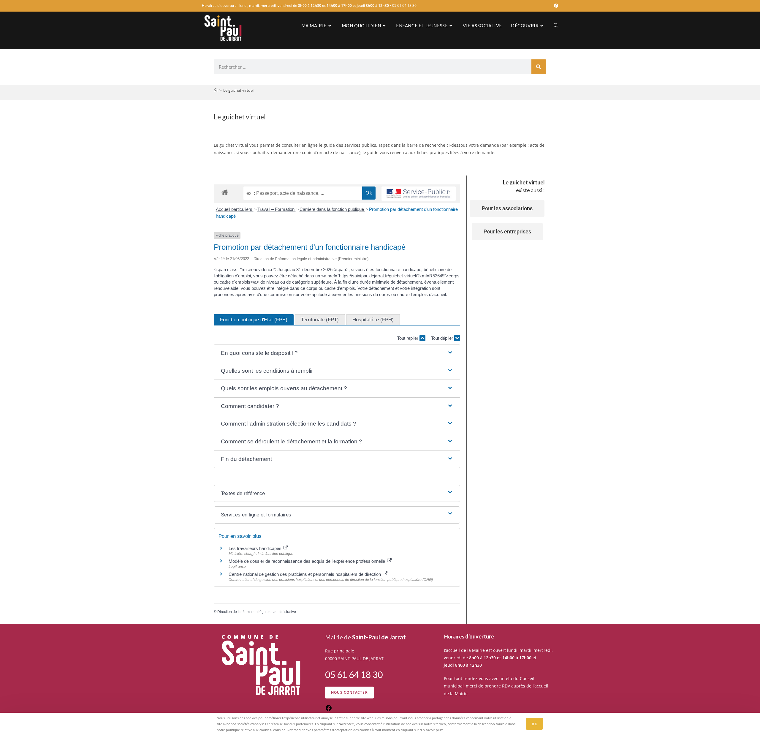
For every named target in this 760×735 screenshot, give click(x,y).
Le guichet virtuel (238, 90)
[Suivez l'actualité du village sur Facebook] (328, 710)
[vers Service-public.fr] (418, 193)
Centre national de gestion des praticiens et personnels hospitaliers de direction (305, 574)
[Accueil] (216, 90)
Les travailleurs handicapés (256, 548)
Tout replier (408, 338)
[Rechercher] (538, 66)
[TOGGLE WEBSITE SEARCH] (556, 26)
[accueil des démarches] (225, 191)
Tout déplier (442, 338)
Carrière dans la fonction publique (332, 209)
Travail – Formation (276, 209)
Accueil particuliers (235, 209)
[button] (336, 353)
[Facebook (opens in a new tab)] (555, 6)
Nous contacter (349, 692)
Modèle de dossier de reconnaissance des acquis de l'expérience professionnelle (307, 561)
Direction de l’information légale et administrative (256, 612)
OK (534, 724)
